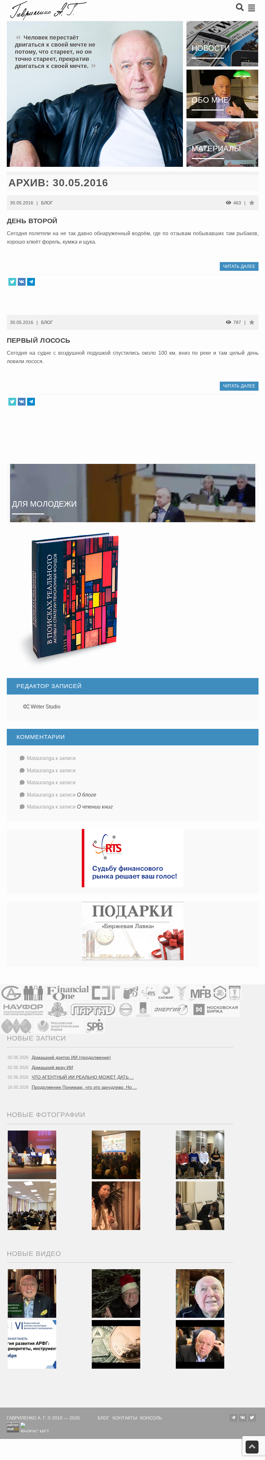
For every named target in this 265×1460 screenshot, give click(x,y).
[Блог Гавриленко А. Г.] (47, 10)
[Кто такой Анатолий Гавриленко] (200, 1344)
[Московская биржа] (215, 1009)
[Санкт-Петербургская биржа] (94, 1026)
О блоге (86, 795)
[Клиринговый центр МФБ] (200, 992)
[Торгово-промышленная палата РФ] (181, 992)
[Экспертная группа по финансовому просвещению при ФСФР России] (105, 992)
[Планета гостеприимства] (57, 1009)
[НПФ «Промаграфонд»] (125, 1009)
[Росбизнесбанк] (131, 992)
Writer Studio (45, 706)
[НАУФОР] (23, 1009)
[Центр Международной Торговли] (16, 1026)
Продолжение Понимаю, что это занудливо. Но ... (84, 1087)
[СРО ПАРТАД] (93, 1009)
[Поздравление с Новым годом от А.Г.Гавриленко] (32, 1293)
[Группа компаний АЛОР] (11, 992)
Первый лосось (38, 340)
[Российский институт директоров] (143, 1009)
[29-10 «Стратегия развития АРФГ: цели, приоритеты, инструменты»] (32, 1344)
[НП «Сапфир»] (165, 992)
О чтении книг (95, 807)
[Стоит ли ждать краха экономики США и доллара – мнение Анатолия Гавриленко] (116, 1344)
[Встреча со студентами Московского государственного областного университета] (32, 1205)
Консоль (151, 1418)
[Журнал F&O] (67, 992)
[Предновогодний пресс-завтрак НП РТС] (116, 1205)
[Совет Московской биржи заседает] (200, 1205)
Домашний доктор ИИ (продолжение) (71, 1057)
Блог (47, 202)
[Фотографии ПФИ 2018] (32, 1154)
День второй (32, 220)
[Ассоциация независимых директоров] (33, 992)
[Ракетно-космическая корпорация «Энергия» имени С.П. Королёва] (171, 1009)
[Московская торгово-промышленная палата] (234, 992)
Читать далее (239, 266)
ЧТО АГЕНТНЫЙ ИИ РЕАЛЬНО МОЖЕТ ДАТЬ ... (83, 1077)
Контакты (124, 1418)
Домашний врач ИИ (52, 1067)
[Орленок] (200, 1154)
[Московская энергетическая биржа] (58, 1026)
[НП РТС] (148, 992)
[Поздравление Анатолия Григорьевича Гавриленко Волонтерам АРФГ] (116, 1293)
